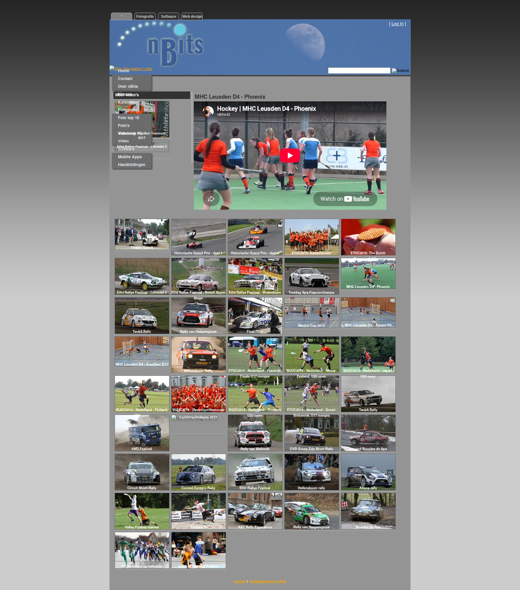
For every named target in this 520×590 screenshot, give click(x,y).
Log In (398, 23)
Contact (125, 78)
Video (123, 141)
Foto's (123, 125)
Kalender (126, 102)
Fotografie (127, 110)
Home (123, 70)
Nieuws (125, 94)
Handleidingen (131, 164)
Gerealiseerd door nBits (267, 581)
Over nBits (128, 86)
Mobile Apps (130, 156)
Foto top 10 (128, 117)
